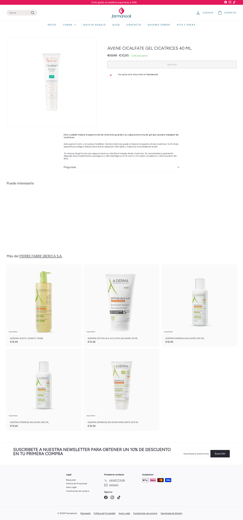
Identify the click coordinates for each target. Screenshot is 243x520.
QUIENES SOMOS (159, 24)
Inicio (52, 24)
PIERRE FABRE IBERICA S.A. (40, 256)
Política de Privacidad (76, 483)
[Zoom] (51, 82)
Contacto (133, 24)
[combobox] (22, 13)
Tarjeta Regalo (94, 24)
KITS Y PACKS (186, 24)
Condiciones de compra (77, 491)
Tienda (68, 24)
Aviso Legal (71, 487)
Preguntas (70, 167)
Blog (116, 24)
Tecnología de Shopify (171, 513)
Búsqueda (71, 480)
